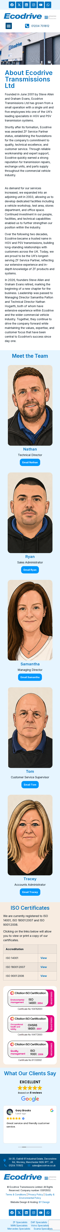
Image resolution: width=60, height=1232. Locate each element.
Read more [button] (13, 1138)
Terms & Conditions (16, 1194)
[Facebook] (12, 5)
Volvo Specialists (40, 1225)
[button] (9, 26)
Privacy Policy (35, 1194)
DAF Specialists (39, 1222)
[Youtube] (41, 5)
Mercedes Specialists (19, 1228)
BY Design (44, 1202)
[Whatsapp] (48, 5)
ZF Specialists (20, 1222)
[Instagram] (33, 5)
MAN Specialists (19, 1225)
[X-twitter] (19, 5)
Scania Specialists (43, 1228)
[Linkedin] (26, 5)
